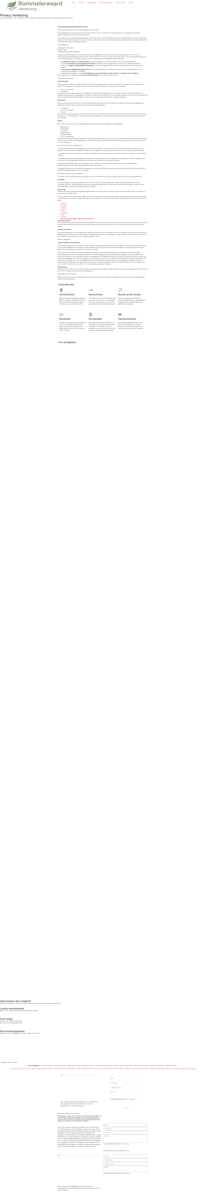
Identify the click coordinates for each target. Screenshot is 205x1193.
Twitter (63, 211)
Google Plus (64, 213)
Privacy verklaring (129, 1099)
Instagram (64, 205)
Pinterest (63, 209)
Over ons (81, 2)
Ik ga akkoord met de (123, 1099)
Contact (130, 2)
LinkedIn (63, 207)
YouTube (63, 217)
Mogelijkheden (91, 2)
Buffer (63, 215)
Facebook (64, 203)
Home (73, 2)
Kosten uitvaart (120, 2)
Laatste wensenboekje (106, 2)
